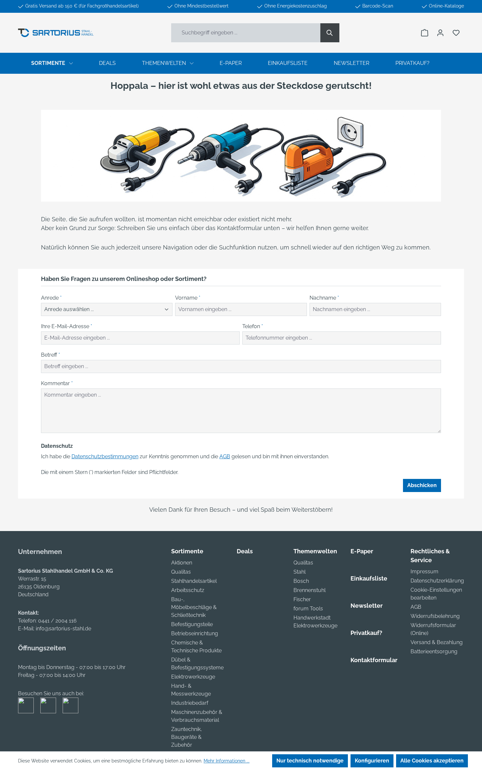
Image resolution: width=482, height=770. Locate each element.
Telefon (252, 326)
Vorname (187, 298)
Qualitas (181, 572)
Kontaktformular (374, 660)
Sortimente (187, 551)
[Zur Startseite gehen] (55, 33)
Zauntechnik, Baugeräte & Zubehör (186, 737)
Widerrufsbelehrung (435, 616)
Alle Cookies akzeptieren (432, 761)
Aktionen (181, 563)
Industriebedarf (189, 703)
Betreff (50, 355)
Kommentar (57, 383)
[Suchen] (329, 32)
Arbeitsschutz (187, 590)
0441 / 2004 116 (57, 621)
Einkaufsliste (369, 578)
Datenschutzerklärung (437, 581)
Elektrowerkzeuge (193, 677)
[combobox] (246, 32)
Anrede (51, 298)
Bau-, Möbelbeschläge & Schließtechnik (194, 607)
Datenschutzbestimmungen (104, 456)
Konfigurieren (372, 761)
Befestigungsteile (192, 624)
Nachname (324, 298)
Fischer (302, 599)
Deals (245, 551)
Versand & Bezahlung (437, 642)
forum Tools (308, 608)
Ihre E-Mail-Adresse (66, 326)
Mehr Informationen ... (227, 760)
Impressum (424, 571)
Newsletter (367, 605)
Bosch (301, 581)
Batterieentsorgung (434, 651)
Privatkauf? (366, 632)
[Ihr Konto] (440, 32)
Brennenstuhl (309, 590)
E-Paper (362, 551)
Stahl (299, 572)
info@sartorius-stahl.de (63, 628)
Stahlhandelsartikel (194, 581)
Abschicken (422, 485)
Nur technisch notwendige (310, 761)
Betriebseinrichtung (194, 633)
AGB (224, 456)
